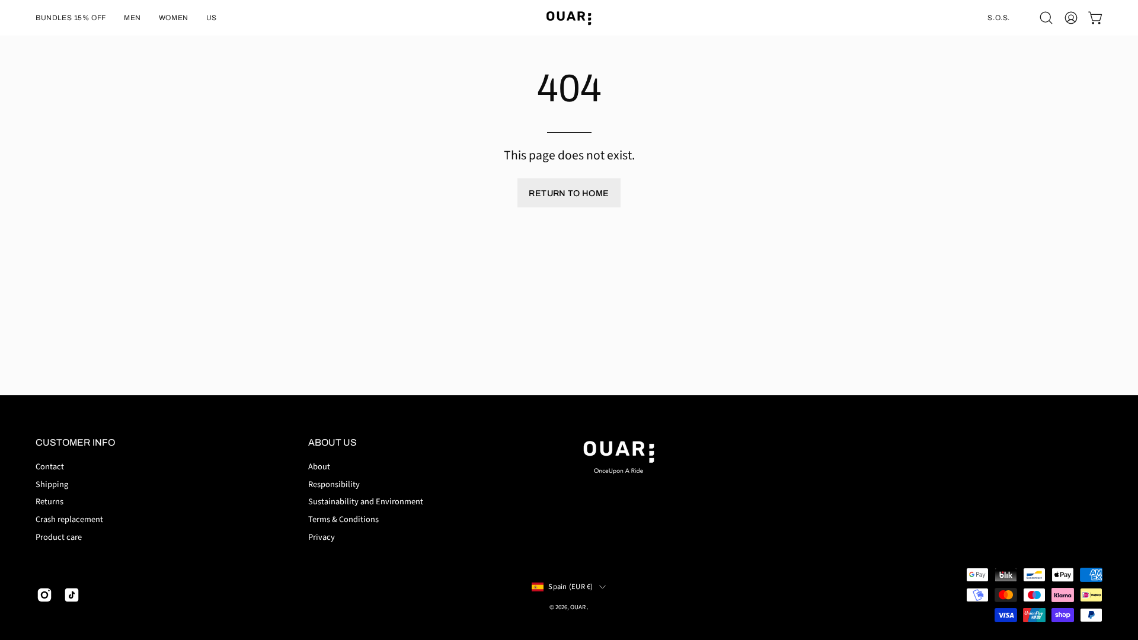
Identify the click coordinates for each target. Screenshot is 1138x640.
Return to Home (569, 193)
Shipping (52, 484)
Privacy (321, 537)
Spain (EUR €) (570, 586)
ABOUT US (332, 442)
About (319, 466)
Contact (50, 466)
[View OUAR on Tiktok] (72, 595)
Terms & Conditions (343, 519)
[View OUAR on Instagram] (44, 595)
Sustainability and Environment (365, 501)
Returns (49, 501)
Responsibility (334, 484)
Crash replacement (69, 519)
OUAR (578, 607)
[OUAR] (569, 18)
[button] (71, 18)
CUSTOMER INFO (75, 442)
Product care (59, 537)
